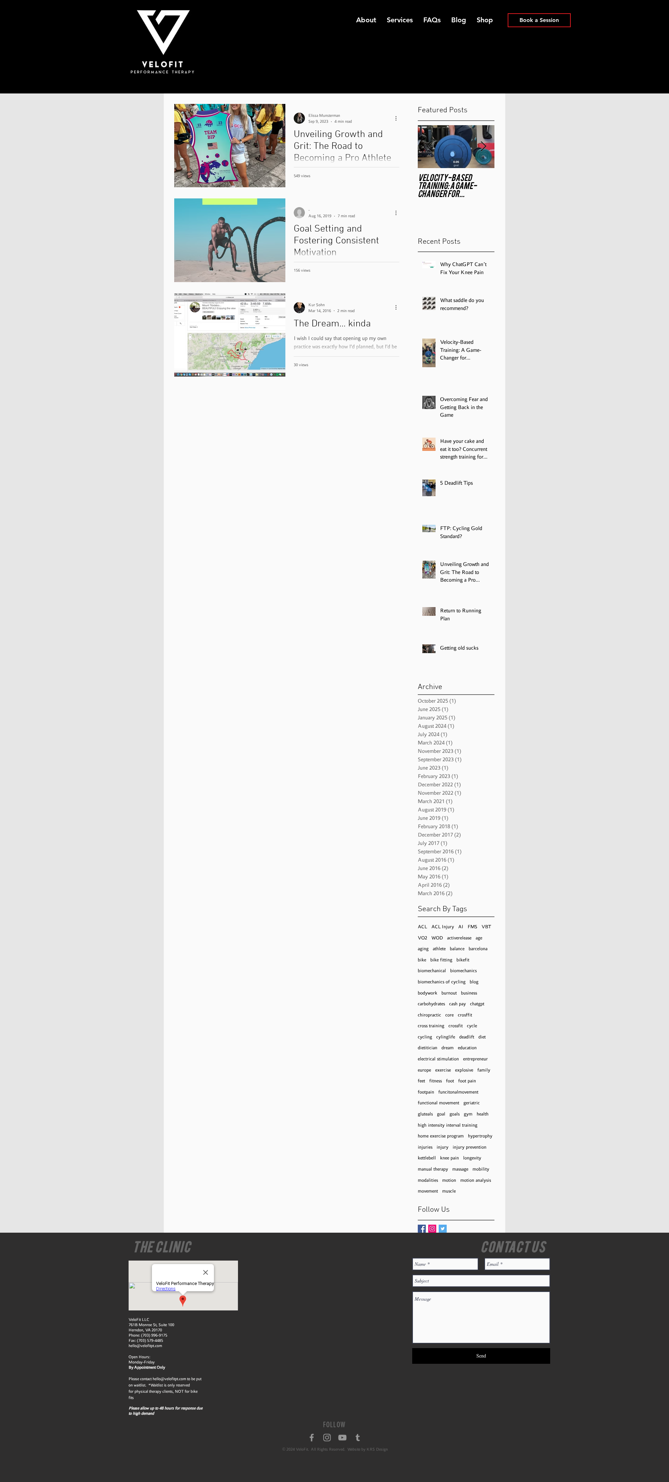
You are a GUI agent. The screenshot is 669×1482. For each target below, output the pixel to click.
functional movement (438, 1102)
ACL (422, 926)
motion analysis (475, 1180)
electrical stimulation (438, 1058)
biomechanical (432, 970)
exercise (443, 1070)
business (469, 993)
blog (474, 981)
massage (460, 1169)
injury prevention (469, 1147)
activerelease (459, 937)
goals (454, 1114)
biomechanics (463, 970)
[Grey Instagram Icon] (327, 1437)
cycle (472, 1025)
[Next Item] (483, 146)
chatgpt (477, 1003)
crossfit (455, 1025)
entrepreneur (475, 1058)
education (467, 1047)
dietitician (427, 1047)
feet (421, 1080)
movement (428, 1191)
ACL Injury (442, 926)
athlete (439, 948)
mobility (480, 1169)
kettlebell (427, 1157)
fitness (435, 1080)
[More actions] (398, 118)
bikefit (462, 959)
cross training (431, 1025)
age (479, 937)
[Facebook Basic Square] (422, 1229)
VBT (486, 926)
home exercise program (441, 1136)
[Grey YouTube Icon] (342, 1437)
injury (442, 1147)
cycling (425, 1036)
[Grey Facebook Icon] (312, 1437)
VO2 (422, 937)
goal (441, 1114)
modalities (428, 1180)
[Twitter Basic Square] (443, 1229)
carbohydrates (431, 1003)
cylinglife (445, 1036)
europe (424, 1070)
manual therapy (433, 1169)
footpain (426, 1092)
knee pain (449, 1157)
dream (447, 1047)
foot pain (467, 1080)
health (483, 1114)
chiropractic (429, 1015)
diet (482, 1036)
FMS (472, 926)
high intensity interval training (447, 1125)
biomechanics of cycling (442, 981)
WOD (437, 937)
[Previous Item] (429, 146)
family (483, 1070)
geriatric (471, 1102)
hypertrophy (480, 1136)
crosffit (465, 1015)
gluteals (425, 1114)
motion (449, 1180)
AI (460, 926)
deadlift (466, 1036)
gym (468, 1114)
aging (423, 948)
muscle (449, 1191)
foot (450, 1080)
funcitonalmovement (458, 1092)
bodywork (427, 993)
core (449, 1015)
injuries (425, 1147)
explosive (464, 1070)
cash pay (457, 1003)
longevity (472, 1157)
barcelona (478, 948)
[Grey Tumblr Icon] (358, 1437)
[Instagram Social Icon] (432, 1229)
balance (457, 948)
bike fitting (441, 959)
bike (422, 959)
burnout (449, 993)
